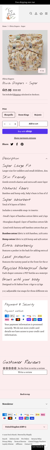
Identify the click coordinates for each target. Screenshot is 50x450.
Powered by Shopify (25, 434)
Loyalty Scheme (7, 444)
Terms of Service (20, 441)
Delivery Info (14, 439)
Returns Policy (36, 439)
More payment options (25, 137)
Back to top (25, 394)
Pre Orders (25, 439)
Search (4, 439)
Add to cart (33, 123)
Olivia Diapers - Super (17, 26)
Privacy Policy (7, 441)
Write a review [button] (25, 372)
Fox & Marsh (12, 434)
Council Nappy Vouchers (37, 441)
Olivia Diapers (8, 78)
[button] (41, 13)
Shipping (17, 94)
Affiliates (19, 444)
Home (4, 26)
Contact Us (28, 444)
